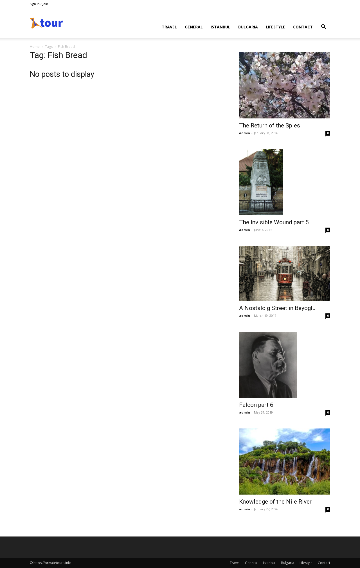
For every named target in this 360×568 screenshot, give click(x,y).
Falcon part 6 (256, 404)
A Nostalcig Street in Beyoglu (277, 308)
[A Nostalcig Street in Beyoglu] (284, 273)
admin (244, 133)
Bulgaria (248, 27)
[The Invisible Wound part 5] (284, 182)
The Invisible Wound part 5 (274, 222)
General (194, 27)
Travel (169, 27)
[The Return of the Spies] (284, 85)
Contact (303, 27)
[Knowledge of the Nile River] (284, 461)
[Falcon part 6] (284, 365)
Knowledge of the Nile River (275, 501)
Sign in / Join (39, 4)
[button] (323, 27)
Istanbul (220, 27)
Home (35, 46)
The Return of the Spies (269, 125)
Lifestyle (275, 27)
